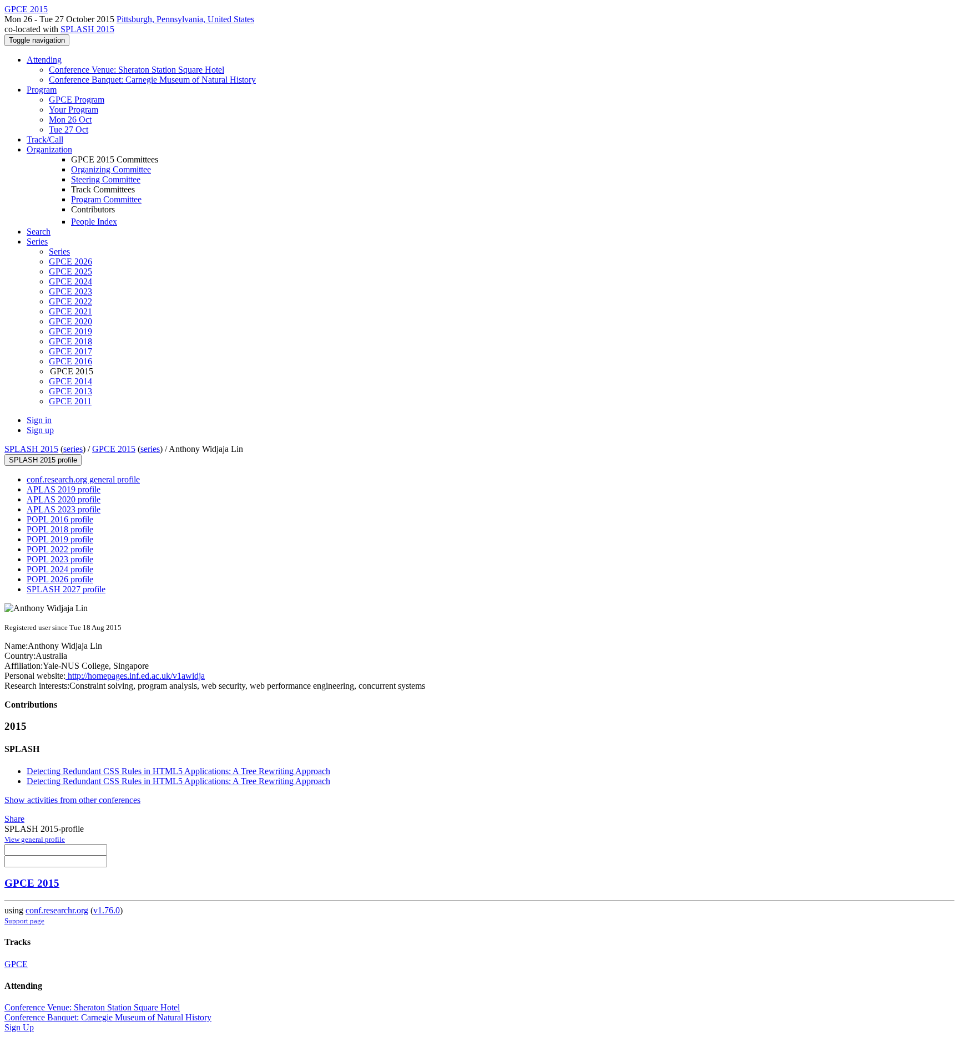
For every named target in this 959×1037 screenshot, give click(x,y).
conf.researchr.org (57, 910)
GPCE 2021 (70, 311)
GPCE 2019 (70, 331)
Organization (49, 149)
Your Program (73, 109)
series (73, 449)
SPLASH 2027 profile (66, 589)
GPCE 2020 (70, 321)
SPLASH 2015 (87, 29)
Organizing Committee (111, 169)
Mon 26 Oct (70, 119)
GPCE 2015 (113, 449)
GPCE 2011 (70, 401)
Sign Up (19, 1027)
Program (42, 89)
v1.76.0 (106, 910)
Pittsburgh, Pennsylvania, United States (185, 19)
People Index (94, 221)
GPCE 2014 (70, 381)
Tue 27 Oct (68, 129)
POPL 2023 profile (60, 559)
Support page (24, 921)
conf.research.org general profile (83, 479)
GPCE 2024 (70, 281)
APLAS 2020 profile (63, 499)
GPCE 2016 (70, 361)
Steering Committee (105, 179)
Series (59, 251)
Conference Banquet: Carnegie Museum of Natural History (152, 79)
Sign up (40, 430)
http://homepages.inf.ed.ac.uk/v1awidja (135, 675)
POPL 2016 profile (60, 519)
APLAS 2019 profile (63, 489)
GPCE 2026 (70, 261)
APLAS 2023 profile (63, 509)
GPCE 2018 (70, 341)
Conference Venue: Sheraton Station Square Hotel (136, 69)
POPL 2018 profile (60, 529)
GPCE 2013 (70, 391)
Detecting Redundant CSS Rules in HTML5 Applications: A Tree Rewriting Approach (178, 771)
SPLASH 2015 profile (43, 460)
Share (14, 819)
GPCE (16, 964)
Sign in (39, 420)
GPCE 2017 (70, 351)
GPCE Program (76, 99)
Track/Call (45, 139)
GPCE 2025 (70, 271)
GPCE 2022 (70, 301)
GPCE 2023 (70, 291)
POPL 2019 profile (60, 539)
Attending (44, 59)
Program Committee (106, 199)
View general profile (34, 839)
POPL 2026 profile (60, 579)
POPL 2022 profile (60, 549)
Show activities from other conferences (72, 800)
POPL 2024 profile (60, 569)
